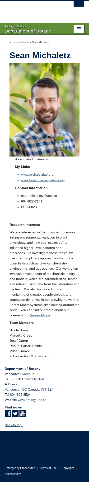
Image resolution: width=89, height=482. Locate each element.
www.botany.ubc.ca (32, 400)
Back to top (14, 425)
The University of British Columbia (33, 10)
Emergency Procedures (20, 468)
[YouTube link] (22, 415)
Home (15, 42)
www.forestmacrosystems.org (43, 180)
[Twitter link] (15, 415)
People (25, 42)
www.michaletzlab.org (37, 174)
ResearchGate (39, 315)
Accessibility (13, 474)
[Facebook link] (8, 415)
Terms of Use (48, 468)
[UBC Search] (79, 6)
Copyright (67, 468)
